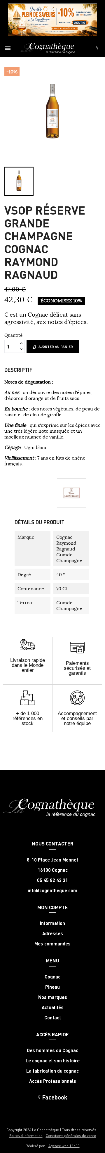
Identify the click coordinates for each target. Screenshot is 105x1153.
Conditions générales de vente (71, 1135)
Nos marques (52, 997)
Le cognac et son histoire (53, 1061)
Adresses (52, 933)
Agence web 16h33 (64, 1145)
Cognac (52, 977)
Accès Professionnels (52, 1081)
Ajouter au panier (55, 346)
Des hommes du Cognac (52, 1050)
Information (52, 923)
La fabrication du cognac (52, 1071)
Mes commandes (52, 944)
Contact (52, 1018)
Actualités (53, 1007)
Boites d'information (26, 1135)
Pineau (52, 987)
